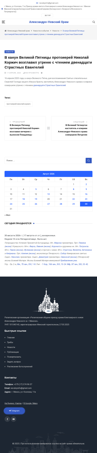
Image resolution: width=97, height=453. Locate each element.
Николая (15, 257)
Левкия (39, 246)
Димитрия (43, 257)
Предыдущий (19, 122)
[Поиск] (94, 22)
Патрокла (83, 246)
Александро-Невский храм (49, 22)
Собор (63, 253)
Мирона (58, 243)
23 (86, 199)
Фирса (32, 246)
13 (48, 194)
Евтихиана (87, 250)
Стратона (67, 250)
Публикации (13, 352)
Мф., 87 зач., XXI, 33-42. (77, 264)
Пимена (82, 243)
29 (73, 204)
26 (36, 204)
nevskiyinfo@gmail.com (48, 3)
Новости (11, 347)
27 (48, 204)
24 (11, 204)
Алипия (24, 253)
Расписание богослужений (19, 366)
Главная (11, 337)
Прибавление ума (68, 260)
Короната (56, 246)
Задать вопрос (14, 362)
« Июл (7, 215)
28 (61, 204)
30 (86, 204)
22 (73, 199)
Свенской (64, 257)
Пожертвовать (14, 357)
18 (23, 199)
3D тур (48, 15)
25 (23, 204)
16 (86, 194)
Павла (13, 250)
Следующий (78, 122)
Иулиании (28, 250)
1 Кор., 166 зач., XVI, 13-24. (54, 264)
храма (69, 443)
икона (8, 246)
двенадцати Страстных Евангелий (49, 85)
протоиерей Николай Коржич (19, 104)
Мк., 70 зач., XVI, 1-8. (26, 264)
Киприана (10, 253)
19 (36, 199)
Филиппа (76, 250)
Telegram (15, 411)
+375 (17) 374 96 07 (23, 384)
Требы (10, 342)
